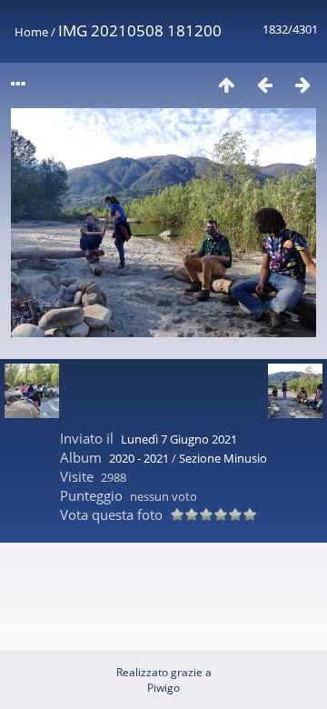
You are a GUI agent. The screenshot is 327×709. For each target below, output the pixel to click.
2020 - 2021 (139, 458)
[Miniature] (226, 84)
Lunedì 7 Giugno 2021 (179, 439)
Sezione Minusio (223, 458)
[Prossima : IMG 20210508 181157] (302, 84)
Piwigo (163, 687)
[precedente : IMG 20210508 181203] (264, 84)
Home (31, 32)
